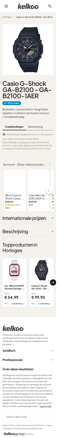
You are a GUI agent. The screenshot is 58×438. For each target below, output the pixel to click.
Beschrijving (35, 126)
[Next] (53, 282)
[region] (28, 282)
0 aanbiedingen (14, 126)
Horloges (7, 17)
